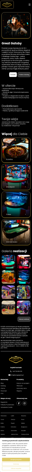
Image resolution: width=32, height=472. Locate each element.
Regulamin (4, 402)
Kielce (2, 430)
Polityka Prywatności (7, 405)
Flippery (19, 391)
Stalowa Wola (25, 434)
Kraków (3, 427)
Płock (22, 419)
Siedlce (3, 434)
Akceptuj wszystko (16, 459)
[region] (16, 455)
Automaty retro (22, 388)
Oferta (3, 388)
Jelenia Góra (14, 434)
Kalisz (2, 423)
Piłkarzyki (19, 386)
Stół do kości (16, 242)
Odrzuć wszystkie (16, 468)
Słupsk (13, 423)
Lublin (12, 416)
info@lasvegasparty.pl (17, 375)
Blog (2, 383)
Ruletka (16, 159)
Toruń (2, 419)
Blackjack (16, 187)
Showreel (4, 391)
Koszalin (23, 430)
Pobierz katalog (24, 75)
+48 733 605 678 (17, 371)
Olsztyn (13, 419)
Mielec (23, 423)
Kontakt (13, 75)
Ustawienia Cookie (6, 407)
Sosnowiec (14, 430)
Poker (16, 214)
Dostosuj (16, 464)
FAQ (2, 393)
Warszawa (3, 416)
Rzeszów (23, 416)
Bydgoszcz (24, 427)
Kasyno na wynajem (23, 383)
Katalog (3, 386)
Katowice (13, 427)
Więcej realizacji (24, 319)
